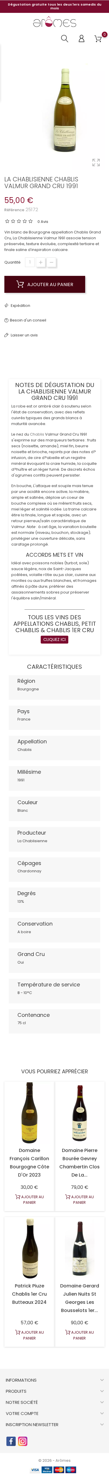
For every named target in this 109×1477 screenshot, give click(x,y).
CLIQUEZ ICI (54, 639)
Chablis (37, 434)
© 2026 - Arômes (54, 1460)
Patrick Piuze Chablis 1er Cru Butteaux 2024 (29, 1294)
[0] (98, 39)
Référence (14, 210)
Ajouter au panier (49, 284)
